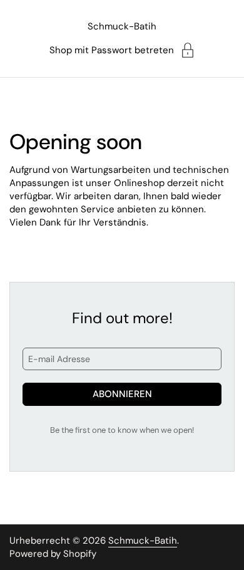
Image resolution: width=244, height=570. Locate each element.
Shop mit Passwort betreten (111, 50)
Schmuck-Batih (122, 26)
